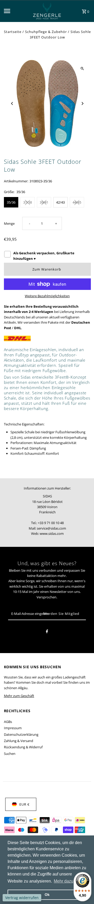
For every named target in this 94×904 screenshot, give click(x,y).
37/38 (27, 202)
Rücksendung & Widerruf (23, 747)
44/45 (77, 202)
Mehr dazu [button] (63, 881)
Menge (9, 223)
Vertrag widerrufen (22, 897)
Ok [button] (47, 894)
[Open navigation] (14, 11)
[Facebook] (47, 632)
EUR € (24, 804)
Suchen (9, 753)
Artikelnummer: (16, 181)
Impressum (13, 728)
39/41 (44, 202)
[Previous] (12, 103)
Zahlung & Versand (18, 740)
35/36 (11, 202)
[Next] (82, 103)
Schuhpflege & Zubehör (46, 31)
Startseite (12, 31)
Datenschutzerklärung (21, 734)
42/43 (60, 202)
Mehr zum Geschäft (19, 695)
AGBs (8, 721)
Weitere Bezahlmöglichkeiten (47, 296)
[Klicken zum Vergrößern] (82, 68)
